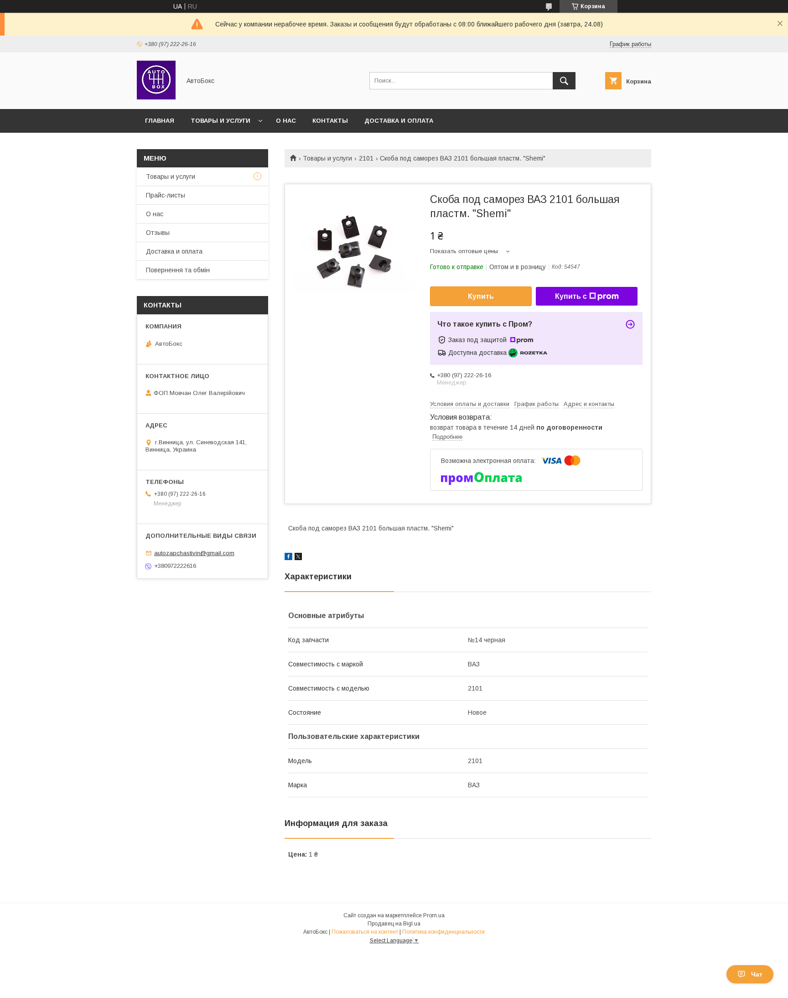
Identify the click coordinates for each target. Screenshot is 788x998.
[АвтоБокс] (156, 97)
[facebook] (288, 557)
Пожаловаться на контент (365, 932)
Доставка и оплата (398, 120)
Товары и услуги (220, 120)
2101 (366, 158)
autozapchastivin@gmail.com (194, 553)
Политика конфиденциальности (443, 932)
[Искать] (564, 80)
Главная (159, 120)
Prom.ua (434, 915)
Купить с (571, 296)
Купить (481, 296)
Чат (756, 974)
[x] (298, 557)
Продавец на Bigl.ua (394, 923)
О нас (286, 120)
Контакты (330, 120)
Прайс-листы (165, 195)
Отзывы (158, 232)
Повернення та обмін (178, 270)
